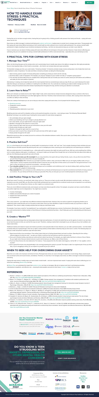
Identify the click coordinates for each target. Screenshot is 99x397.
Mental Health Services (25, 2)
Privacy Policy (19, 394)
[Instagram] (83, 386)
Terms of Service (10, 394)
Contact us (64, 267)
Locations (36, 2)
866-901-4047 (24, 324)
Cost (51, 2)
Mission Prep (23, 262)
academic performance (45, 43)
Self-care (9, 145)
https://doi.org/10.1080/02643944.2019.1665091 (28, 277)
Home (8, 8)
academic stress (37, 265)
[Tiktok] (88, 386)
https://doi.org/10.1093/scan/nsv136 (19, 307)
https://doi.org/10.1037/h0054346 (68, 294)
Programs (44, 2)
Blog (12, 8)
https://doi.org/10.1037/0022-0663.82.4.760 (53, 281)
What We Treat (13, 2)
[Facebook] (78, 386)
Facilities (83, 376)
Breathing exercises (15, 103)
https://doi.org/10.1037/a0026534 (70, 292)
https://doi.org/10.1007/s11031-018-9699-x (60, 298)
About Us (57, 2)
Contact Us (73, 2)
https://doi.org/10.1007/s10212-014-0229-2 (42, 285)
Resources (65, 2)
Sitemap (26, 394)
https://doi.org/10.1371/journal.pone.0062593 (27, 302)
